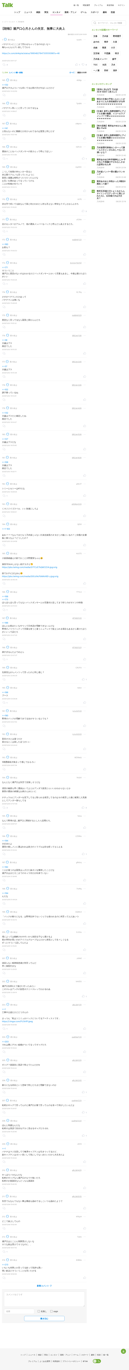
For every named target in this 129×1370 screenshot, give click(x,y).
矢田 (104, 64)
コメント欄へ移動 (16, 72)
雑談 (38, 12)
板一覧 (76, 5)
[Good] (85, 95)
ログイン (121, 5)
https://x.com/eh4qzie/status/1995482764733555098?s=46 (31, 53)
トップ (17, 12)
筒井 (106, 41)
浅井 (115, 70)
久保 (115, 41)
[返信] (4, 95)
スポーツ (95, 12)
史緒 (95, 47)
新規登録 (110, 5)
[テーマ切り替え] (97, 1361)
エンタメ (56, 12)
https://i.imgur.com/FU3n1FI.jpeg (17, 1021)
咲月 (117, 53)
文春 (95, 36)
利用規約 (56, 1361)
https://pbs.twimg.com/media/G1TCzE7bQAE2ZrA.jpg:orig (29, 567)
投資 (113, 12)
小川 (113, 47)
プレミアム (98, 5)
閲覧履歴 (86, 5)
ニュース (28, 12)
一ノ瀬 (96, 70)
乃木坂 (105, 36)
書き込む (44, 1318)
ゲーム (84, 12)
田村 (106, 70)
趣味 (105, 12)
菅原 (104, 47)
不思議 (107, 53)
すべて (72, 72)
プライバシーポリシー (71, 1361)
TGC (95, 64)
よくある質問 (45, 1361)
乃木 (113, 64)
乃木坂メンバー (100, 59)
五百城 (96, 53)
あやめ (96, 41)
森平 (114, 59)
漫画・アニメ (70, 12)
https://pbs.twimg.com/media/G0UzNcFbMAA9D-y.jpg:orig (30, 576)
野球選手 (117, 36)
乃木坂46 (100, 95)
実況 (46, 12)
